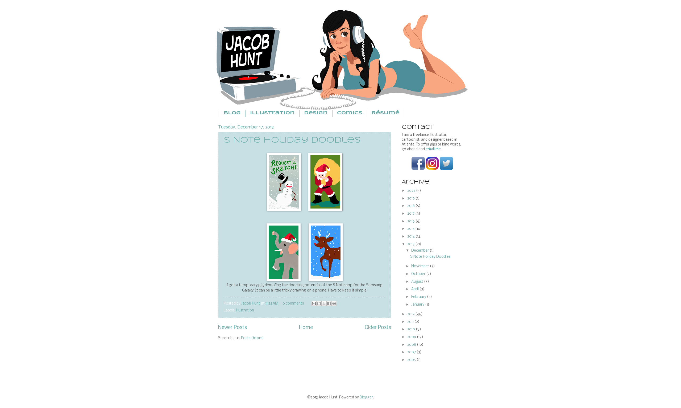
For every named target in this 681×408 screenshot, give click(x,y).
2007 (412, 352)
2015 (411, 229)
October (418, 274)
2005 (412, 360)
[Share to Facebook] (329, 303)
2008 (412, 345)
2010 (411, 329)
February (419, 297)
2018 (411, 206)
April (415, 289)
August (417, 282)
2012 (411, 314)
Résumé (386, 113)
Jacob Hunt (251, 304)
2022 (411, 191)
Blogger (366, 397)
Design (316, 113)
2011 (410, 322)
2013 (411, 244)
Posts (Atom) (252, 338)
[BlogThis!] (319, 303)
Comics (349, 113)
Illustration (272, 113)
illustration (245, 311)
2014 (411, 237)
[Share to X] (324, 303)
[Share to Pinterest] (334, 303)
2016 (411, 221)
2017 (411, 214)
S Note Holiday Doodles (292, 140)
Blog (232, 113)
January (418, 305)
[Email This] (314, 303)
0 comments (293, 304)
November (420, 266)
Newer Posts (232, 327)
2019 (411, 199)
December (420, 251)
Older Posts (378, 327)
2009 (412, 337)
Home (306, 327)
